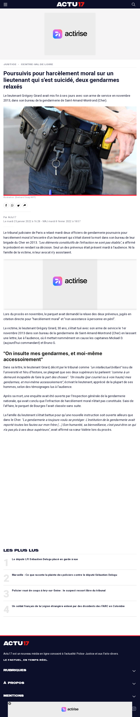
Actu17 (70, 4)
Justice (9, 64)
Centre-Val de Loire (37, 64)
